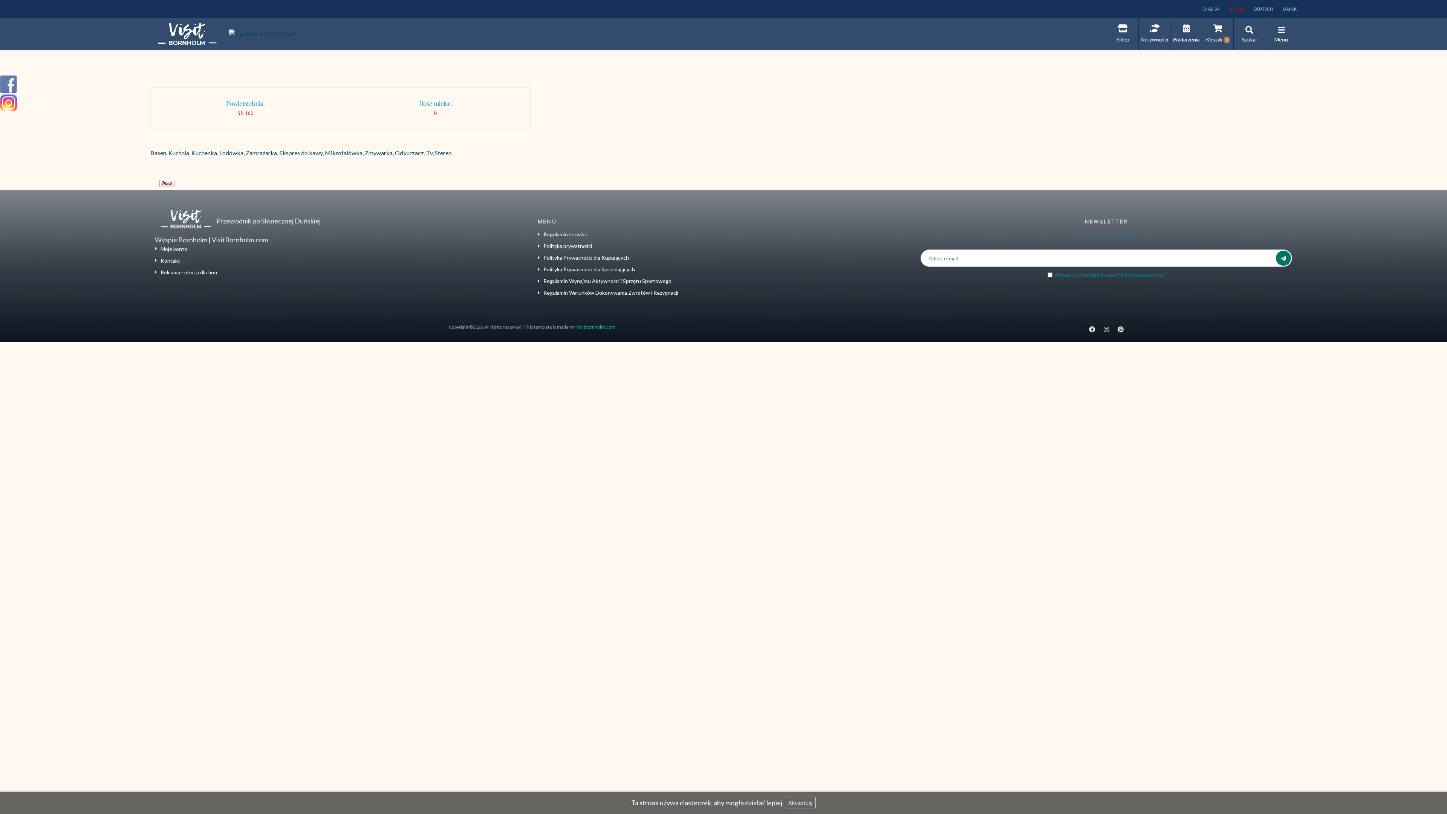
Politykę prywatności (1141, 274)
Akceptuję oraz (1110, 274)
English (1211, 8)
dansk (1289, 8)
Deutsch (1263, 8)
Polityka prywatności (567, 246)
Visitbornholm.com (595, 327)
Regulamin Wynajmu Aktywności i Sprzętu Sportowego (607, 281)
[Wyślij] (1283, 258)
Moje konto (174, 249)
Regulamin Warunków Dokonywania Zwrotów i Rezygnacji (610, 292)
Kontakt (170, 260)
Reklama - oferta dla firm (189, 272)
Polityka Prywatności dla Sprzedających (589, 269)
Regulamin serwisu (565, 234)
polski (1236, 8)
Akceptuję (800, 802)
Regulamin (1092, 274)
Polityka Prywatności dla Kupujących (586, 257)
